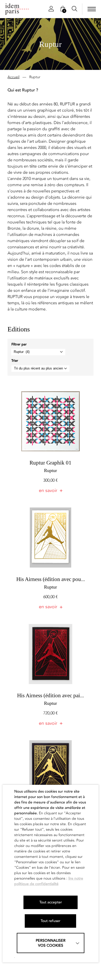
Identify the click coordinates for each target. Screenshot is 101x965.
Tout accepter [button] (50, 902)
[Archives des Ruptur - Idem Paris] (16, 9)
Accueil (13, 77)
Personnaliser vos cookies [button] (51, 943)
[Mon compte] (51, 9)
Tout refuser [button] (50, 920)
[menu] (92, 9)
